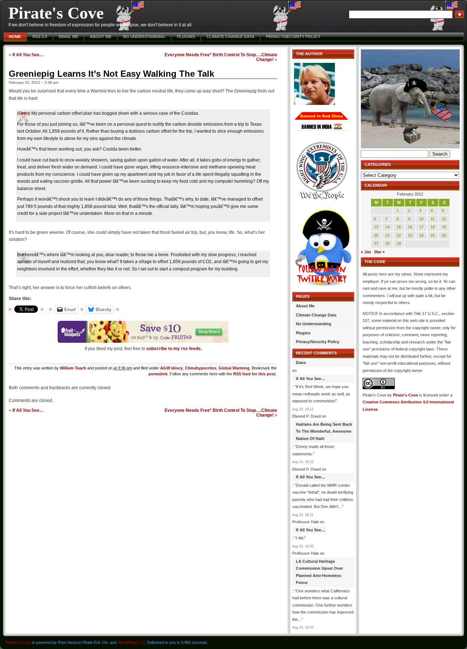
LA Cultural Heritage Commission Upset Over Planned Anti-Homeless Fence (319, 572)
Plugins (186, 36)
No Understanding (144, 36)
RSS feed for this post (254, 374)
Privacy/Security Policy (293, 36)
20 (376, 235)
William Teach (73, 368)
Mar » (379, 252)
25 (433, 235)
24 (421, 235)
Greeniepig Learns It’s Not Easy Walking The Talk (111, 74)
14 (387, 227)
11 (433, 219)
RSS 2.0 (39, 36)
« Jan (366, 252)
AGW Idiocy (171, 368)
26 (444, 235)
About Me (100, 36)
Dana (301, 362)
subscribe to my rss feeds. (174, 348)
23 (410, 235)
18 (433, 227)
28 (387, 243)
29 (399, 243)
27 (376, 243)
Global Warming (234, 368)
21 (387, 235)
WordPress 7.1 (131, 642)
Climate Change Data (230, 36)
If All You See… (28, 54)
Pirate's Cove (56, 13)
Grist (24, 113)
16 (410, 227)
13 (376, 227)
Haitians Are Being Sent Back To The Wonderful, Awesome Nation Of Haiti (324, 431)
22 (399, 235)
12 (444, 219)
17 (421, 227)
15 (399, 227)
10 (421, 219)
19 (444, 227)
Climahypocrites (200, 368)
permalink (157, 374)
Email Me (68, 36)
